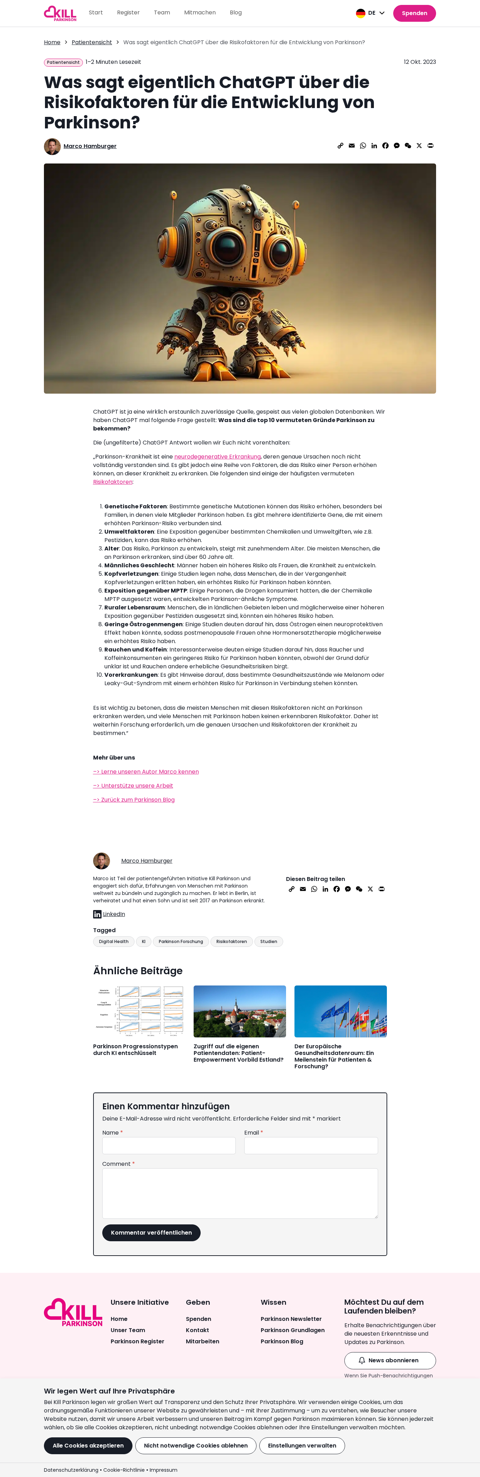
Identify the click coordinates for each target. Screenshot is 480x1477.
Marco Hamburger (90, 146)
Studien (268, 941)
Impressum (163, 1469)
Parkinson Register (137, 1341)
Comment (118, 1164)
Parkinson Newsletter (291, 1319)
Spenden (414, 13)
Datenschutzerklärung (71, 1469)
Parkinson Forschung (181, 941)
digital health (114, 941)
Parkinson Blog (282, 1341)
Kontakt (197, 1330)
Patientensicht (92, 42)
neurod (184, 457)
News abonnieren (394, 1360)
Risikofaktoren (112, 482)
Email (253, 1133)
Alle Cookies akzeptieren (88, 1446)
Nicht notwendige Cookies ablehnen (196, 1446)
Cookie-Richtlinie (124, 1469)
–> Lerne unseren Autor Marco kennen (146, 772)
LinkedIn (114, 914)
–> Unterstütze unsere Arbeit (133, 786)
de (371, 13)
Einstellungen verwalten (302, 1446)
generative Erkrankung (229, 457)
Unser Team (128, 1330)
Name (112, 1133)
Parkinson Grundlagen (293, 1330)
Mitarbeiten (202, 1341)
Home (119, 1319)
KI (143, 941)
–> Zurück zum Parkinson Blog (134, 800)
